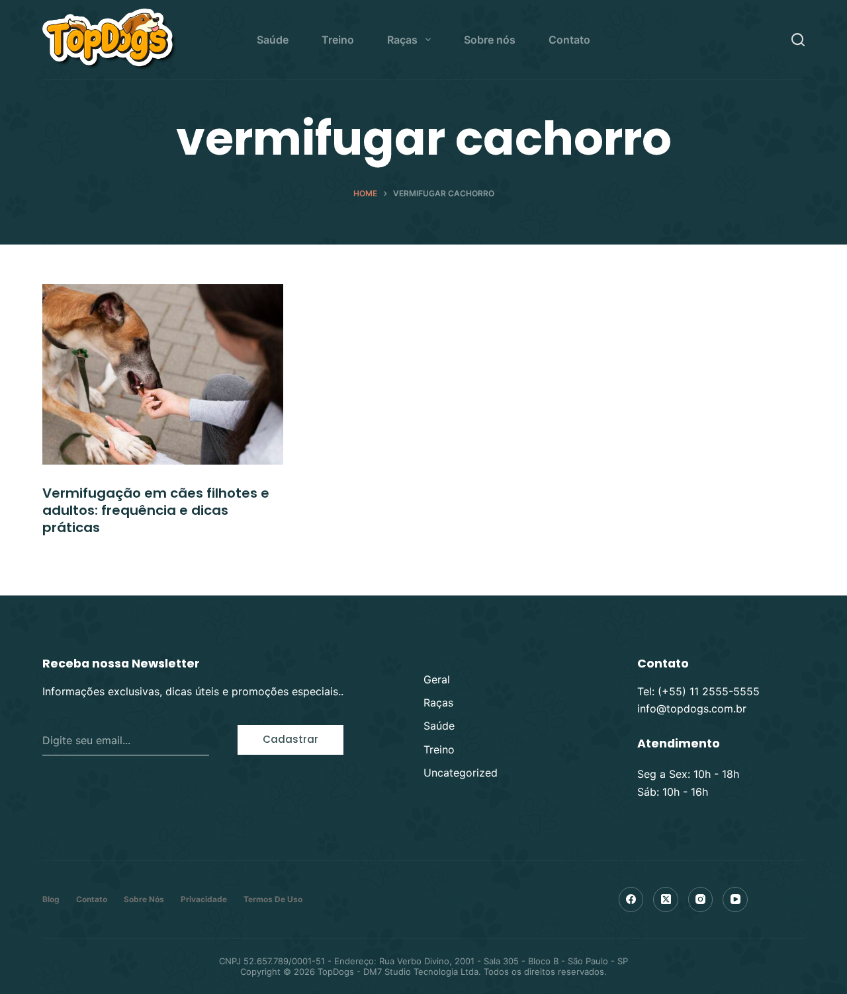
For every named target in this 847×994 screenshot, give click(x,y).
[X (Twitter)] (665, 899)
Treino (338, 39)
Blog (51, 899)
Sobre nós (489, 39)
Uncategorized (461, 772)
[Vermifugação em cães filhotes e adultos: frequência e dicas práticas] (162, 374)
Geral (437, 679)
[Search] (798, 39)
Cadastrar (290, 739)
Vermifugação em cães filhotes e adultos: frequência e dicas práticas (155, 510)
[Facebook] (631, 899)
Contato (569, 39)
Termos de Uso (273, 899)
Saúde (273, 39)
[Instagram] (700, 899)
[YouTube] (735, 899)
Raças (402, 39)
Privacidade (204, 899)
